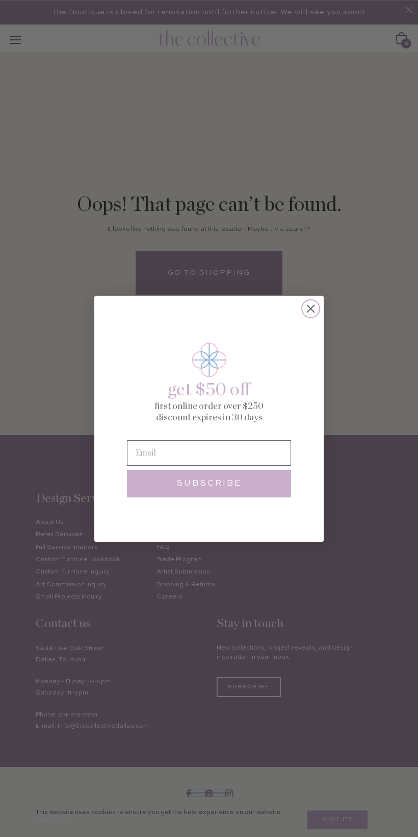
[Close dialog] (311, 309)
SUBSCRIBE (209, 484)
